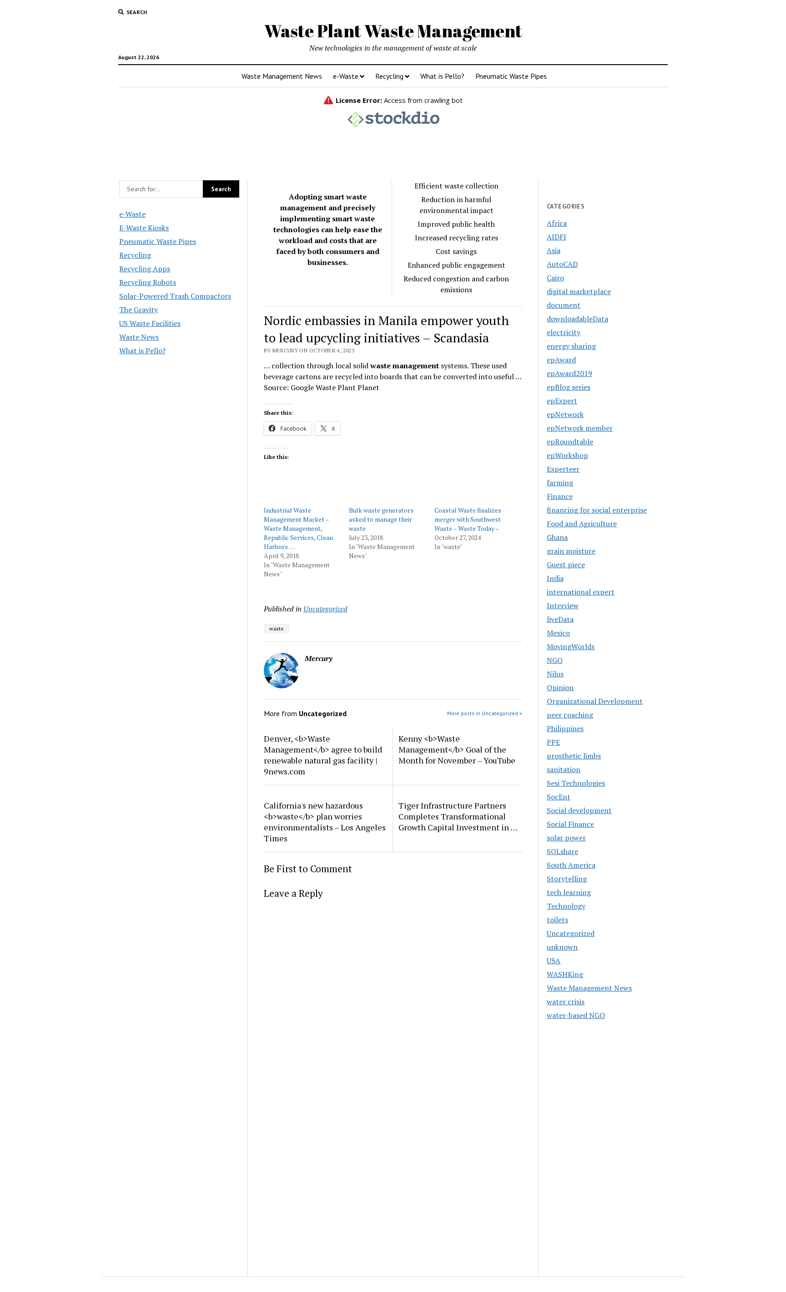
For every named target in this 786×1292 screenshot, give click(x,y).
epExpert (562, 401)
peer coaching (570, 715)
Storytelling (567, 879)
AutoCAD (562, 264)
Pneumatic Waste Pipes (511, 76)
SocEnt (558, 797)
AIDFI (556, 237)
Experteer (563, 469)
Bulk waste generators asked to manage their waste (381, 519)
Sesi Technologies (576, 783)
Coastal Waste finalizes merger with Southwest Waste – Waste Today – (467, 519)
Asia (553, 250)
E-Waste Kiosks (144, 228)
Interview (563, 605)
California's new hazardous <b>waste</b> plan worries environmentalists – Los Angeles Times (325, 822)
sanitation (563, 769)
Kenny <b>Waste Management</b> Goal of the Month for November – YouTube (456, 749)
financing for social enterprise (597, 510)
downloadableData (577, 319)
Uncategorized (325, 609)
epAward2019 (569, 373)
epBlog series (568, 387)
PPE (553, 742)
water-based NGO (576, 1015)
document (563, 305)
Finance (560, 496)
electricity (563, 332)
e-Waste (345, 76)
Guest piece (566, 565)
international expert (581, 592)
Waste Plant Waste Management (393, 30)
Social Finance (570, 824)
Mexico (558, 633)
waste (276, 628)
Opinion (560, 687)
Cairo (555, 278)
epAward (561, 360)
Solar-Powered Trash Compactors (175, 296)
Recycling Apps (144, 269)
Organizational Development (595, 701)
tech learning (569, 892)
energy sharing (571, 346)
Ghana (557, 537)
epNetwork (565, 414)
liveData (560, 619)
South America (571, 865)
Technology (566, 906)
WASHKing (565, 974)
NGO (555, 660)
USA (553, 961)
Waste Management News (282, 76)
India (555, 578)
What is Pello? (442, 76)
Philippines (565, 728)
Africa (557, 223)
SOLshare (562, 851)
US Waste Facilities (150, 323)
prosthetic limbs (574, 756)
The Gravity (138, 310)
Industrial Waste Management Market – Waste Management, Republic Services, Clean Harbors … (298, 528)
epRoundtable (570, 442)
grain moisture (571, 551)
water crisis (565, 1002)
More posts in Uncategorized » (484, 713)
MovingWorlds (571, 646)
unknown (562, 947)
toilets (557, 920)
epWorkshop (567, 455)
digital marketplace (579, 291)
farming (560, 483)
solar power (566, 838)
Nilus (555, 674)
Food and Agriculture (582, 524)
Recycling (389, 76)
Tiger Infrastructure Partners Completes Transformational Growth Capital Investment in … (458, 816)
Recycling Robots (147, 282)
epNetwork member (580, 428)
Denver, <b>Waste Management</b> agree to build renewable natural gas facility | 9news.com (323, 755)
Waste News (139, 337)
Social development (579, 810)
